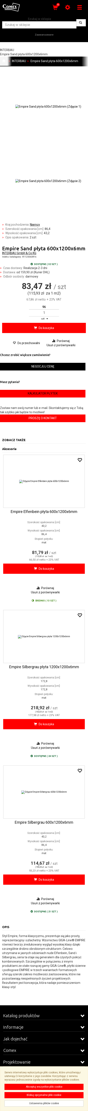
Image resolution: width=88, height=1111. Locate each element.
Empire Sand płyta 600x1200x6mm (54, 61)
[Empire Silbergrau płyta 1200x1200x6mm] (44, 636)
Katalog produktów (21, 1015)
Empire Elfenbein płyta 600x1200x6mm (44, 511)
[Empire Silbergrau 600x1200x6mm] (44, 792)
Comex (9, 1050)
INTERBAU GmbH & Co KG (19, 253)
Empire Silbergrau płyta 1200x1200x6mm (44, 667)
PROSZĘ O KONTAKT (43, 418)
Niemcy (35, 224)
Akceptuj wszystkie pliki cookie (44, 1086)
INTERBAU (19, 61)
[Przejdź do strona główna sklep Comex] (3, 61)
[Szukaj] (81, 22)
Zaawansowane (44, 34)
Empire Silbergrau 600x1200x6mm (44, 822)
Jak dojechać (15, 1038)
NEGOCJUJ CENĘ (42, 366)
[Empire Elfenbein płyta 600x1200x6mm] (44, 481)
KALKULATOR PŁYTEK (43, 393)
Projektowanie (17, 1062)
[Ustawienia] (67, 7)
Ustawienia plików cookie (44, 1103)
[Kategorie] (79, 7)
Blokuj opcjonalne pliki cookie (44, 1095)
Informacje (13, 1027)
